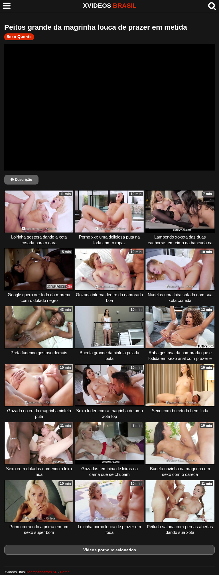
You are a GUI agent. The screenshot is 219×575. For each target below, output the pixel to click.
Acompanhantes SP (42, 572)
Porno (65, 572)
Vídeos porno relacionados (109, 550)
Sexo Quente (19, 36)
